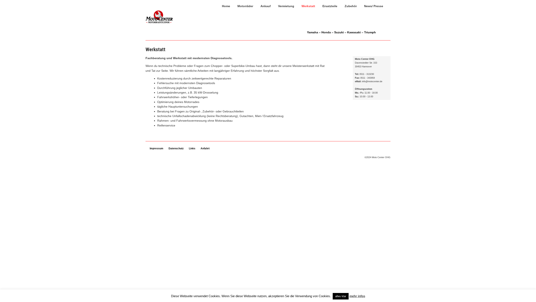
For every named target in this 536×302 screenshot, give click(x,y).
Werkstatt (308, 6)
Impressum (156, 148)
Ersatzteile (329, 6)
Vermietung (286, 6)
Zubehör (351, 6)
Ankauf (265, 6)
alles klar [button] (340, 296)
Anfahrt (205, 148)
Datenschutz (176, 148)
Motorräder (245, 6)
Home (226, 6)
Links (192, 148)
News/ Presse (373, 6)
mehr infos (357, 296)
